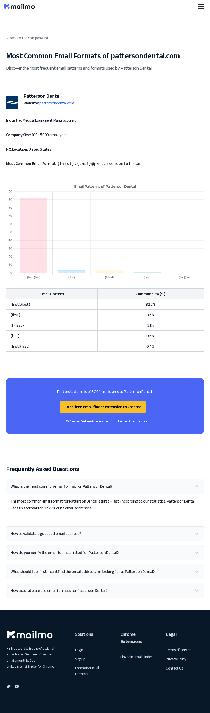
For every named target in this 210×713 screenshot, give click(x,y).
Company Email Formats (87, 671)
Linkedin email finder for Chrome (30, 666)
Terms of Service (178, 650)
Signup (80, 659)
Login (79, 650)
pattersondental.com (56, 103)
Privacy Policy (176, 659)
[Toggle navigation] (201, 6)
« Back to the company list (27, 38)
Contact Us (174, 668)
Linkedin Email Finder (136, 657)
